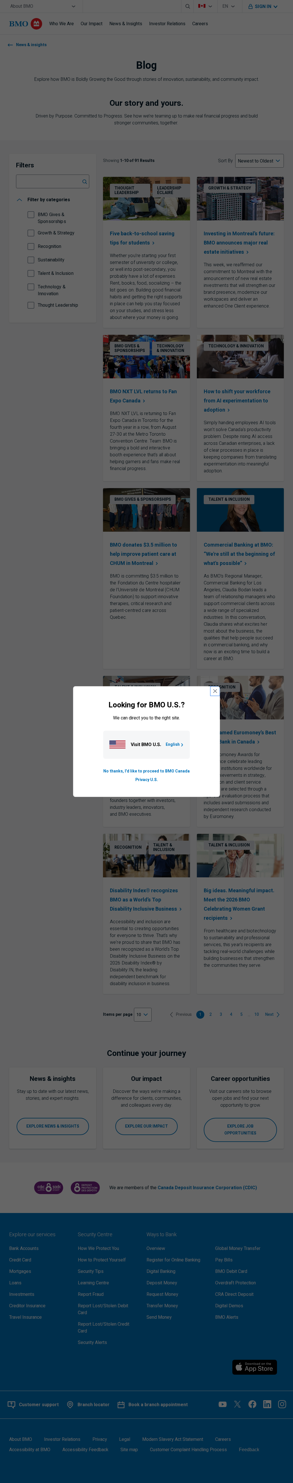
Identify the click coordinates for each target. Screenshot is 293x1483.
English (173, 745)
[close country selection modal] (215, 691)
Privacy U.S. (146, 780)
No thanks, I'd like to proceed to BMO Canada (146, 771)
